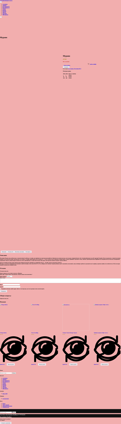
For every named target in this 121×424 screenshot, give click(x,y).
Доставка (5, 13)
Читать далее (11, 364)
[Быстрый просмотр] (6, 364)
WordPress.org (6, 407)
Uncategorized (6, 398)
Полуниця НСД (6, 6)
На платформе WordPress (6, 417)
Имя (1, 284)
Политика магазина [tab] (19, 251)
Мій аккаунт (5, 14)
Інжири (4, 10)
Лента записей (6, 405)
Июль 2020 (5, 393)
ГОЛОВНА (5, 4)
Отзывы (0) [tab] (10, 251)
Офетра (4, 12)
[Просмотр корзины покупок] (0, 18)
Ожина (4, 9)
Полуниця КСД (6, 7)
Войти (4, 403)
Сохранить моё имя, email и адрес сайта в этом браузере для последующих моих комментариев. (22, 288)
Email (1, 287)
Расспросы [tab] (28, 251)
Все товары (71, 68)
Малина (4, 11)
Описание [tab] (4, 251)
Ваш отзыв (3, 277)
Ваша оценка (3, 276)
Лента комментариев (7, 406)
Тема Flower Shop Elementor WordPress (9, 414)
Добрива (4, 5)
